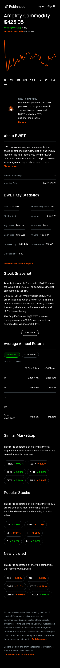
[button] (5, 81)
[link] (40, 6)
